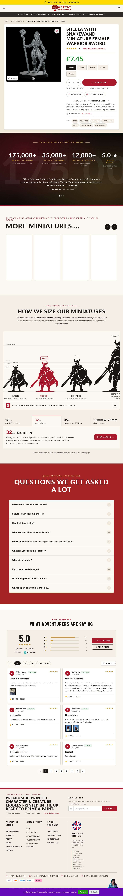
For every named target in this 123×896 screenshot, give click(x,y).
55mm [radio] (102, 68)
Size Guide (76, 94)
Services (10, 835)
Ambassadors (12, 832)
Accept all (83, 892)
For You (23, 14)
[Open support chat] (113, 886)
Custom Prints (40, 14)
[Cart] (119, 8)
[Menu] (4, 8)
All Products (17, 21)
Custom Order (96, 94)
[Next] (114, 227)
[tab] (59, 195)
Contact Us (31, 832)
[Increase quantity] (78, 82)
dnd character (100, 125)
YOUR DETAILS (53, 839)
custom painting (86, 125)
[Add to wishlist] (56, 31)
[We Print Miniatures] (61, 8)
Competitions (76, 14)
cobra (75, 125)
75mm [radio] (71, 74)
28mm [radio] (71, 68)
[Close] (121, 890)
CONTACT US (52, 843)
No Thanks (94, 892)
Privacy (9, 850)
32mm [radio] (81, 68)
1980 (75, 121)
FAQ (28, 829)
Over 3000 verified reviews (94, 49)
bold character (108, 121)
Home (6, 21)
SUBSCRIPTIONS (54, 835)
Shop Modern (104, 437)
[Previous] (108, 227)
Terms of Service (14, 846)
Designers (58, 14)
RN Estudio (87, 114)
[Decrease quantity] (69, 82)
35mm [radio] (92, 68)
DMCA (8, 843)
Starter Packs (33, 836)
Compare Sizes (96, 14)
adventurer (95, 121)
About (9, 839)
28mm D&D (84, 121)
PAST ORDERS (53, 832)
